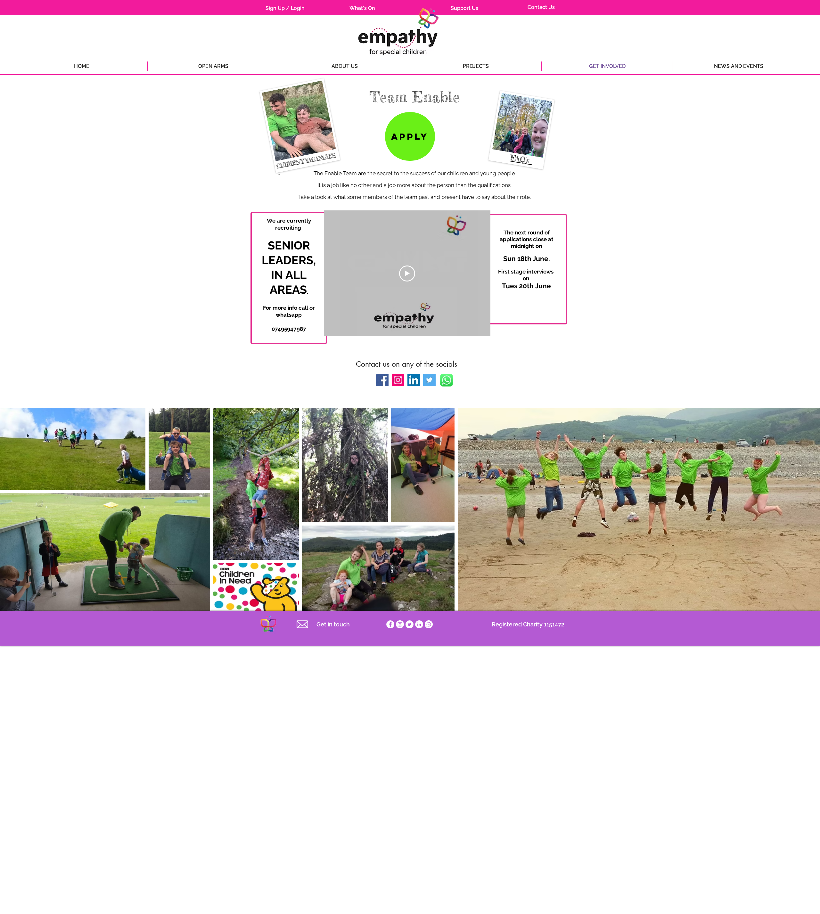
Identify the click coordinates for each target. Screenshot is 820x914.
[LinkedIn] (413, 380)
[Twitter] (429, 380)
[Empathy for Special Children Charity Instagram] (400, 624)
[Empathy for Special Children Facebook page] (390, 624)
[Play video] (407, 273)
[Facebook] (382, 380)
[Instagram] (398, 380)
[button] (738, 66)
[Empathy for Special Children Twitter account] (410, 624)
